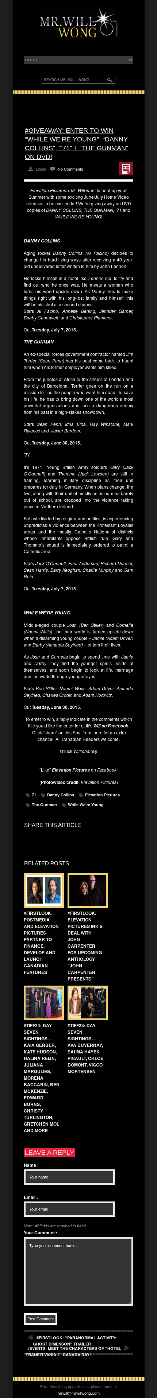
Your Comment (40, 1232)
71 (34, 794)
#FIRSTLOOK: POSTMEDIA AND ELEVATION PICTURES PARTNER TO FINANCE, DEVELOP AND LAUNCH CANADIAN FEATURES (41, 942)
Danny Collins (60, 794)
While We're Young (86, 804)
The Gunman (44, 804)
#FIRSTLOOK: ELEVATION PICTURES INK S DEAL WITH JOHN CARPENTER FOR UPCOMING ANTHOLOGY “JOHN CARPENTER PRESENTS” (85, 946)
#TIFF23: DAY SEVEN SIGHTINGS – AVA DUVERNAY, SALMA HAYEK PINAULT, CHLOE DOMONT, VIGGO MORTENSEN (85, 1048)
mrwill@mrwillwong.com (79, 1393)
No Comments (70, 169)
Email (31, 1197)
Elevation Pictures (102, 794)
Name (31, 1165)
